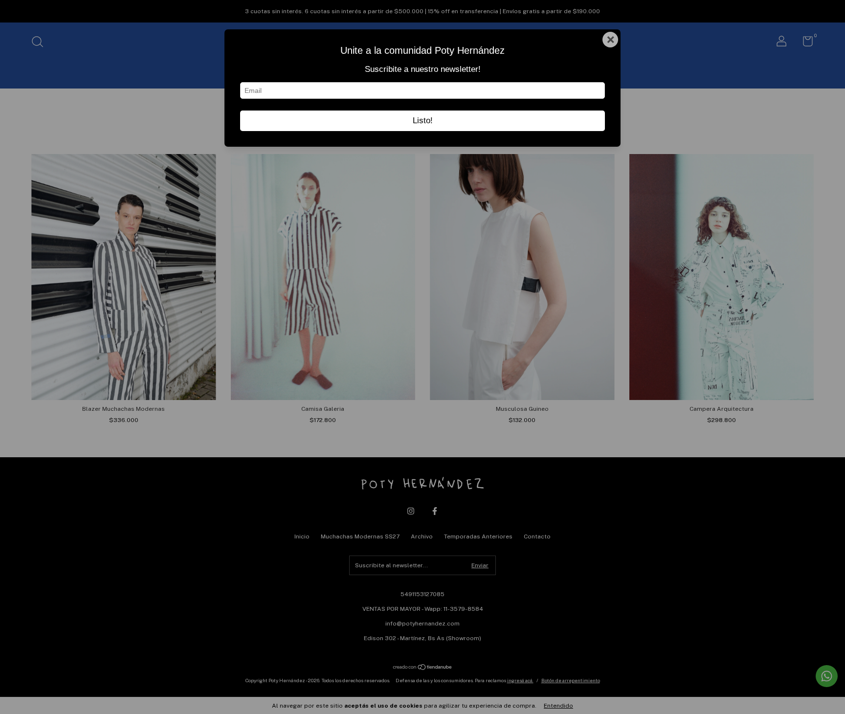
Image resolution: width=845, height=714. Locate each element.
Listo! (423, 120)
